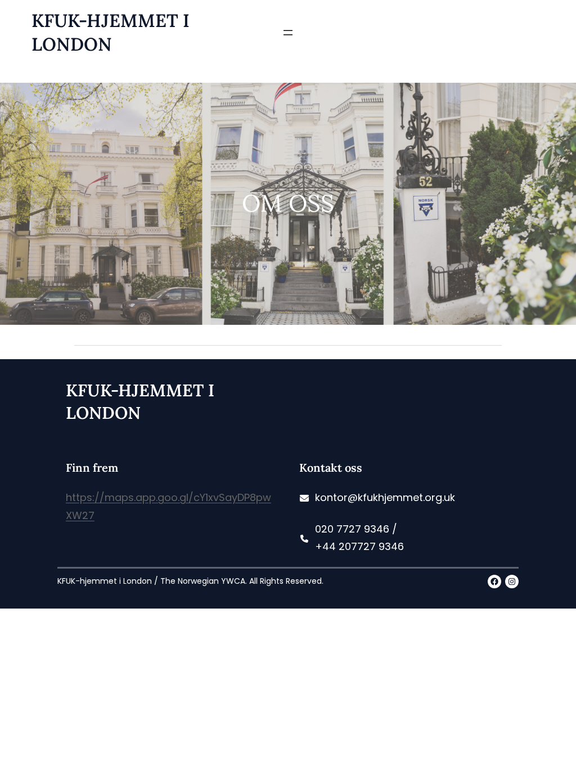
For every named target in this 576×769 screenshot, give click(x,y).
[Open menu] (288, 32)
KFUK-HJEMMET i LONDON (111, 32)
